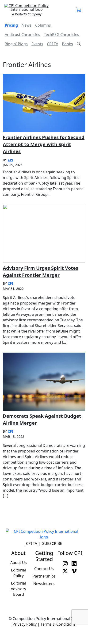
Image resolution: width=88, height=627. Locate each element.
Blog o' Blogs (16, 43)
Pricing (11, 25)
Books (67, 43)
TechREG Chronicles (61, 34)
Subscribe (52, 543)
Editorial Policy (18, 572)
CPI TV (52, 43)
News (26, 25)
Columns (43, 25)
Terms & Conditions (58, 624)
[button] (78, 9)
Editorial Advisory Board (18, 589)
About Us (18, 562)
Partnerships (44, 576)
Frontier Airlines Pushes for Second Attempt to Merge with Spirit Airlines (43, 144)
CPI (10, 160)
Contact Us (44, 568)
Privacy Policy (25, 624)
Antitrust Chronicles (22, 34)
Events (37, 43)
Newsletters (44, 583)
